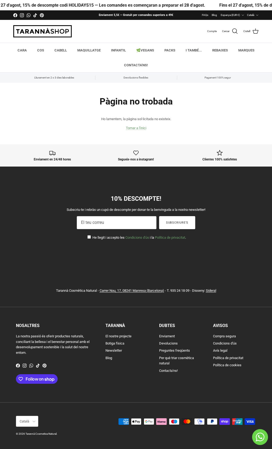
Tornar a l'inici (136, 128)
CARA (22, 50)
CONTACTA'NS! (136, 65)
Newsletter (113, 350)
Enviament (167, 336)
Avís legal (220, 350)
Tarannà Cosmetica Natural (41, 433)
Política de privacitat (170, 237)
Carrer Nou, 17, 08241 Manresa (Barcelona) (132, 291)
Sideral (211, 291)
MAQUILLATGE (89, 50)
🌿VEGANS (145, 50)
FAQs (205, 15)
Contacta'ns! (168, 371)
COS (40, 50)
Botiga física (114, 343)
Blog (214, 15)
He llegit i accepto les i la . (139, 237)
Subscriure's (177, 222)
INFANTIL (118, 50)
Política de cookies (227, 365)
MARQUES (246, 50)
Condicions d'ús (137, 237)
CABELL (60, 50)
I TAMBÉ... (194, 50)
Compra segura (224, 336)
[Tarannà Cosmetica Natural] (42, 31)
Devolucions (168, 343)
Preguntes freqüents (174, 350)
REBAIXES (220, 50)
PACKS (169, 50)
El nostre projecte (118, 336)
